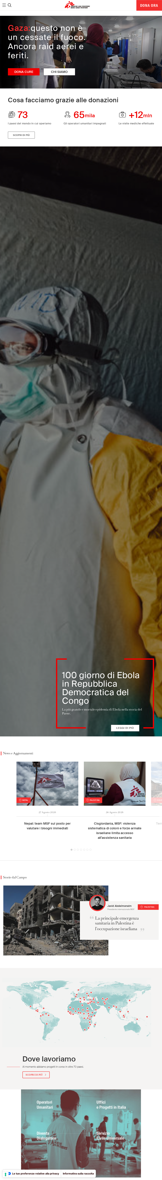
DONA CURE (23, 72)
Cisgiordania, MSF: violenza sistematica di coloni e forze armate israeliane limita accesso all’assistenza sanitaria (114, 830)
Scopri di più (21, 135)
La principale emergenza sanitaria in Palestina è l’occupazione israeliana (117, 923)
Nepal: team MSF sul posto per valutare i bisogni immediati (47, 825)
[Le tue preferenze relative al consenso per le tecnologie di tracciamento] (6, 1174)
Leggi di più (125, 728)
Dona (149, 5)
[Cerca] (9, 5)
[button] (71, 850)
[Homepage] (56, 920)
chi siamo (59, 72)
